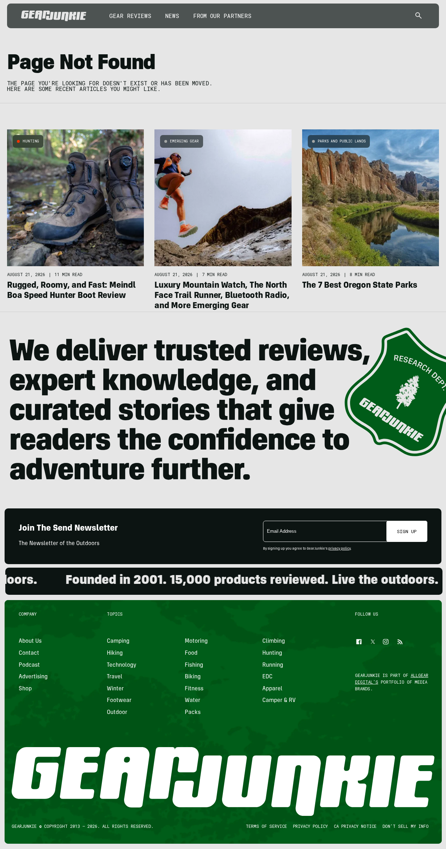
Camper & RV (279, 701)
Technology (121, 665)
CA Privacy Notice (355, 826)
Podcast (29, 665)
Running (272, 665)
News (172, 15)
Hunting (31, 141)
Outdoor (117, 712)
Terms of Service (266, 826)
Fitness (193, 689)
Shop (25, 689)
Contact (29, 653)
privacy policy (339, 549)
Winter (115, 689)
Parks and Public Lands (342, 141)
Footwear (119, 701)
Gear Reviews (130, 15)
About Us (30, 642)
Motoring (195, 642)
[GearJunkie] (53, 16)
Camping (118, 642)
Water (192, 701)
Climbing (273, 642)
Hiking (115, 653)
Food (190, 653)
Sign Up (407, 531)
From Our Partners (222, 15)
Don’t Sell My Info (405, 826)
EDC (267, 677)
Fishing (193, 665)
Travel (114, 677)
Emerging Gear (184, 141)
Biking (192, 677)
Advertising (33, 677)
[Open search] (418, 16)
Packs (192, 712)
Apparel (272, 689)
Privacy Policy (310, 826)
